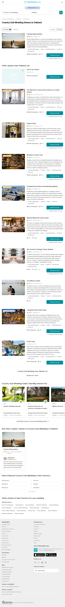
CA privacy (4, 547)
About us (4, 526)
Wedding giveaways (7, 572)
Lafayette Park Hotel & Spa (36, 310)
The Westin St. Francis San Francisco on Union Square (43, 91)
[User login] (62, 2)
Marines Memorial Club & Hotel (38, 218)
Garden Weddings (52, 510)
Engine (35, 538)
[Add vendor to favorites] (22, 35)
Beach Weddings (41, 510)
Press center (5, 536)
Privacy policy (5, 542)
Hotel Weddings (19, 505)
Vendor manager (38, 533)
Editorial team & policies (8, 529)
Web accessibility (6, 549)
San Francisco (26, 19)
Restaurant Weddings (41, 505)
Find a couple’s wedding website (10, 586)
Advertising (4, 538)
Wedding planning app (7, 567)
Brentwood (5, 487)
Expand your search (32, 375)
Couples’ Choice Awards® (8, 559)
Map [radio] (60, 29)
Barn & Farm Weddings (7, 505)
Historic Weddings (21, 510)
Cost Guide (36, 540)
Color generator (6, 576)
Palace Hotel (31, 123)
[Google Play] (51, 556)
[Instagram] (45, 562)
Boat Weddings (45, 507)
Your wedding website (39, 524)
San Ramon (36, 487)
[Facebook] (35, 562)
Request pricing (54, 55)
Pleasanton (5, 484)
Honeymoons (5, 581)
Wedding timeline (6, 574)
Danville (35, 484)
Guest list (36, 529)
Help (35, 542)
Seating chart (37, 536)
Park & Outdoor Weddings (8, 510)
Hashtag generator (6, 569)
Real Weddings (5, 579)
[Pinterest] (42, 562)
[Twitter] (38, 562)
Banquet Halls (31, 510)
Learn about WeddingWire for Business (11, 592)
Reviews (4, 557)
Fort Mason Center (33, 281)
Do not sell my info (6, 545)
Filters (7, 29)
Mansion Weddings (6, 507)
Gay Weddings (5, 562)
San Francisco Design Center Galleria (40, 249)
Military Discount (57, 406)
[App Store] (39, 556)
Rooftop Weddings (53, 505)
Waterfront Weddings (7, 513)
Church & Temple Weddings (21, 507)
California (18, 19)
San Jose (35, 480)
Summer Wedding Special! (12, 406)
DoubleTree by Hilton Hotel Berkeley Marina (42, 186)
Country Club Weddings (8, 19)
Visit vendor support (7, 594)
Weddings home (6, 524)
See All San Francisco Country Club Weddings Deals (32, 421)
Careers (4, 533)
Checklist (36, 526)
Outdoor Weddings (19, 513)
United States (41, 570)
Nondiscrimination (6, 531)
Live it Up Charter (33, 69)
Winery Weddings (30, 505)
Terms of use (5, 540)
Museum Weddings (34, 507)
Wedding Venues (7, 502)
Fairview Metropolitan (34, 34)
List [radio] (53, 29)
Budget (35, 531)
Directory (4, 555)
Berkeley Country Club (35, 155)
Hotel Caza (31, 341)
